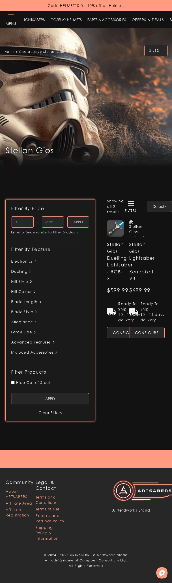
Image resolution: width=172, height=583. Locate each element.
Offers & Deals (148, 20)
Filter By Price (27, 208)
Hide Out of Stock (33, 382)
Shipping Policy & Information (47, 533)
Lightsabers (34, 20)
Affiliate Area (19, 503)
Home (9, 51)
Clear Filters (50, 412)
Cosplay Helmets (66, 20)
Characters (29, 51)
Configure (125, 332)
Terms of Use (48, 509)
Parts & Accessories (106, 20)
